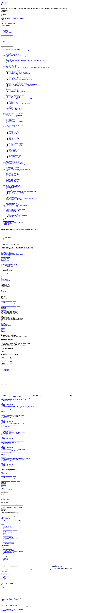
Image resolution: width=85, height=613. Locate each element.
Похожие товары (4, 255)
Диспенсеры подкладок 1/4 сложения (16, 92)
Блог (4, 33)
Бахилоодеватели (7, 539)
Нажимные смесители (13, 130)
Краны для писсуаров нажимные (15, 143)
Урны (4, 533)
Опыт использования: (5, 367)
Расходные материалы (8, 540)
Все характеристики (5, 280)
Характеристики (4, 253)
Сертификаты (6, 224)
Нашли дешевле (4, 490)
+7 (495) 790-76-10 (5, 3)
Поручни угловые (12, 106)
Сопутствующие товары (6, 254)
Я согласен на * (13, 598)
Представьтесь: (70, 395)
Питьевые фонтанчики (13, 160)
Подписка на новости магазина (8, 226)
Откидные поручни (12, 101)
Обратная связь (4, 573)
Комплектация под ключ (8, 223)
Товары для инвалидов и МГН (10, 530)
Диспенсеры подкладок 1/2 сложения (16, 91)
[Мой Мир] (5, 308)
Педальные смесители (13, 131)
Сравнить (7, 265)
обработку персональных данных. (16, 18)
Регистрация (6, 42)
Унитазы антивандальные (14, 157)
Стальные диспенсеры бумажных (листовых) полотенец (21, 69)
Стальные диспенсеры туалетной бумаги (17, 77)
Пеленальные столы (7, 532)
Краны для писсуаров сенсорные (15, 145)
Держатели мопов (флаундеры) (15, 214)
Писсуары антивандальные (14, 154)
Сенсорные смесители (13, 132)
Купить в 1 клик (4, 304)
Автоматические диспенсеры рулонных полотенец (20, 79)
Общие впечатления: (37, 395)
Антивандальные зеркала (14, 149)
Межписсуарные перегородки (15, 152)
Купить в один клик (15, 599)
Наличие (3, 257)
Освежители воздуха (8, 537)
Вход (4, 41)
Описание (3, 252)
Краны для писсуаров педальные (15, 144)
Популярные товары (7, 219)
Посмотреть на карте (47, 569)
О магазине (5, 30)
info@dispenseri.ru (4, 4)
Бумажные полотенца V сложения (16, 192)
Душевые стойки (12, 128)
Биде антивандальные (13, 150)
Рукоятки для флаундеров (14, 216)
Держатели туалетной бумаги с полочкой (17, 72)
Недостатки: (3, 395)
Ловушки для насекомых (8, 542)
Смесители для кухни (13, 137)
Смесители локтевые (13, 139)
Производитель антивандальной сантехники (13, 222)
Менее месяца (6, 373)
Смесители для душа (13, 136)
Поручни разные (12, 104)
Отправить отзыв (17, 396)
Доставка (3, 260)
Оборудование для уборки (9, 543)
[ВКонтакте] (1, 308)
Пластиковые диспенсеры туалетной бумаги (18, 75)
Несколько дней (6, 370)
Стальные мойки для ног (14, 156)
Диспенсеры (6, 528)
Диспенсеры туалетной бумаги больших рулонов (19, 73)
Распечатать (3, 310)
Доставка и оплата (7, 32)
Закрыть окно (4, 27)
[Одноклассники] (3, 308)
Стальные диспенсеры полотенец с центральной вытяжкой (21, 85)
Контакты (5, 31)
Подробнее (3, 403)
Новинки (5, 218)
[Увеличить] (9, 264)
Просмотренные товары (6, 518)
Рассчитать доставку (15, 306)
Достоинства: (4, 384)
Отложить (3, 265)
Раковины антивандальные (14, 155)
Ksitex (2, 472)
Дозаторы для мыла (7, 527)
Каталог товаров (4, 45)
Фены (4, 531)
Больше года (6, 371)
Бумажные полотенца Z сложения (16, 193)
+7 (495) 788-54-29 (5, 2)
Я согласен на (13, 18)
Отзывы (2, 258)
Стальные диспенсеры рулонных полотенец (18, 81)
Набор (2, 259)
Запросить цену (12, 610)
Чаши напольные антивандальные (16, 158)
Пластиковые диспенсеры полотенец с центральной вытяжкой (22, 84)
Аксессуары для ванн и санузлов (10, 538)
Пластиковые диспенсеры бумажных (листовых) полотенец (22, 68)
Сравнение (10, 404)
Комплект (3, 261)
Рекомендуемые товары (8, 221)
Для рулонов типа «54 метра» (15, 74)
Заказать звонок (12, 4)
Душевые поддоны (12, 151)
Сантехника (6, 534)
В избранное (3, 405)
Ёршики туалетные (7, 536)
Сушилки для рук (7, 526)
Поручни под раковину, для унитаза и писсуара (19, 103)
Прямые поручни (12, 107)
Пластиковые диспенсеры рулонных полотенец (19, 80)
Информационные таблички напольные (17, 215)
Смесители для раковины (14, 138)
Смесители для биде (13, 133)
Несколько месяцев (7, 369)
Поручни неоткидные (13, 102)
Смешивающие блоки (13, 140)
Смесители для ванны (13, 134)
